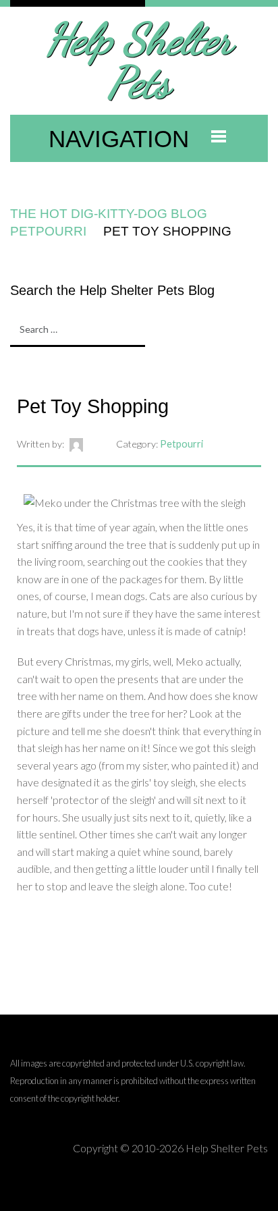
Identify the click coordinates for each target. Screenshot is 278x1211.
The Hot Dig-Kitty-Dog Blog (108, 214)
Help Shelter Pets (139, 60)
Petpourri (48, 231)
